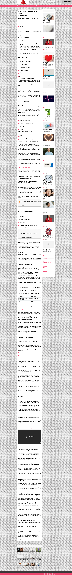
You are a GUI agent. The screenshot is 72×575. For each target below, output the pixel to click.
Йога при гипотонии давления (32, 560)
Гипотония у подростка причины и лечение (26, 567)
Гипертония (43, 5)
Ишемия (44, 270)
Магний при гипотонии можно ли (47, 46)
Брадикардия (38, 5)
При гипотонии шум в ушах (47, 196)
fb (47, 574)
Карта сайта (53, 572)
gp (49, 574)
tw (50, 574)
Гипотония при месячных (46, 20)
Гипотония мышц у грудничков (25, 560)
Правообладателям (45, 572)
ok (44, 574)
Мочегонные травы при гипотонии (38, 560)
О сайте (50, 572)
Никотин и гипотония (19, 552)
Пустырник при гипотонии (37, 552)
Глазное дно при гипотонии (19, 560)
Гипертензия (19, 5)
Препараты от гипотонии (31, 552)
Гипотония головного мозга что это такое (32, 567)
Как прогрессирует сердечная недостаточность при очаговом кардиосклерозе (47, 249)
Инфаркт (29, 5)
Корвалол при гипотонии (25, 552)
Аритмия (33, 5)
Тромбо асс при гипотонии (47, 76)
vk (54, 574)
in (52, 574)
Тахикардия (45, 275)
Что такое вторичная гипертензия (48, 235)
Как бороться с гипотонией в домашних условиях (38, 568)
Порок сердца (49, 5)
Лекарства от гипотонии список (47, 129)
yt (45, 574)
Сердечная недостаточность (47, 272)
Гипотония (24, 5)
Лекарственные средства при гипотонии (19, 568)
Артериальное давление (47, 262)
